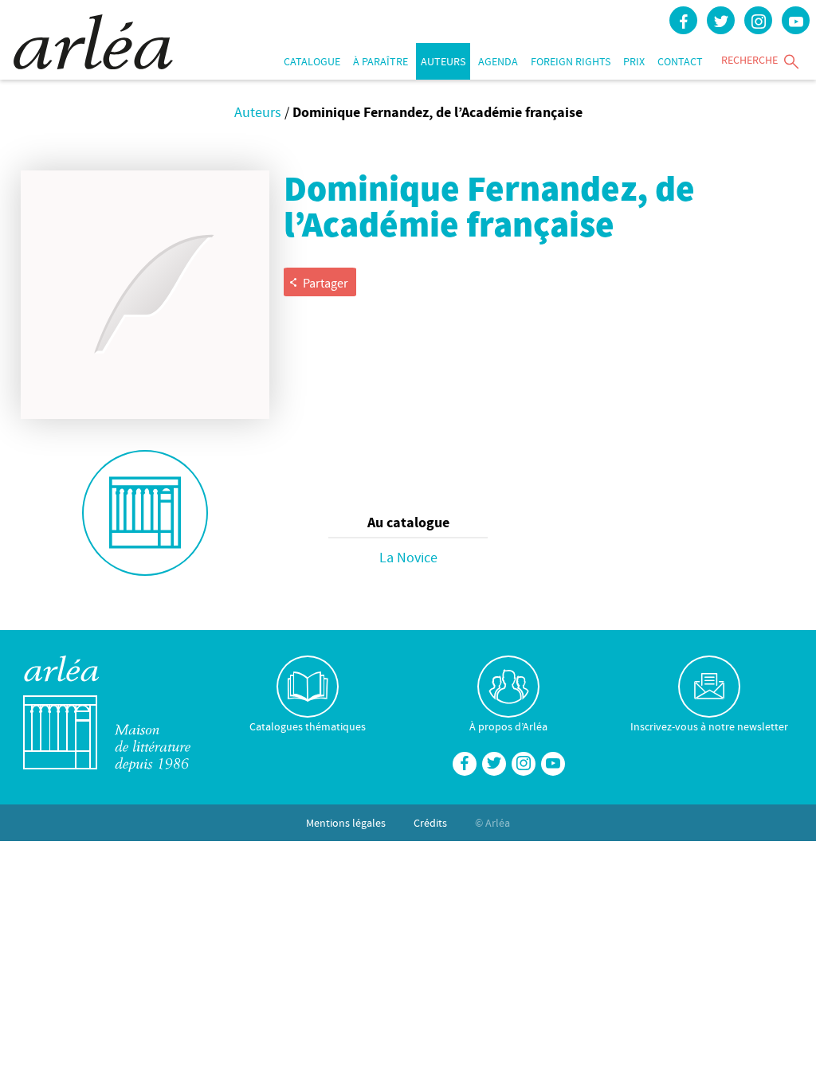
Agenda (498, 61)
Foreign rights (570, 61)
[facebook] (683, 20)
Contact (680, 61)
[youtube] (796, 20)
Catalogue (312, 61)
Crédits (430, 823)
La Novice (408, 557)
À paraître (380, 61)
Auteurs (443, 61)
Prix (634, 61)
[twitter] (721, 20)
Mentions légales (346, 823)
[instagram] (758, 20)
